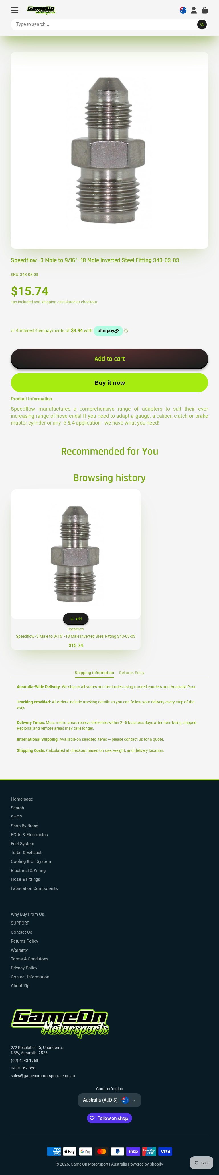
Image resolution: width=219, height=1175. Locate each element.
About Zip (20, 985)
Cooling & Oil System (31, 861)
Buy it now (109, 382)
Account (193, 10)
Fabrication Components (34, 888)
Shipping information (94, 673)
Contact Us (21, 932)
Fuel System (22, 843)
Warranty (19, 950)
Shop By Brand (24, 825)
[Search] (202, 25)
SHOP (16, 817)
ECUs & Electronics (29, 834)
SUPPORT (20, 923)
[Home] (41, 10)
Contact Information (30, 976)
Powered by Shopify (145, 1164)
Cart (204, 10)
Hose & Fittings (25, 879)
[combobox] (109, 25)
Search (17, 807)
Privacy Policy (24, 967)
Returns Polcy (131, 673)
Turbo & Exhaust (26, 852)
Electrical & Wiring (28, 870)
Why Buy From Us (27, 914)
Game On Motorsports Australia (99, 1164)
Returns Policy (24, 941)
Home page (22, 799)
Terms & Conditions (29, 959)
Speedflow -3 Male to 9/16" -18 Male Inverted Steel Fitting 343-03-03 (76, 569)
